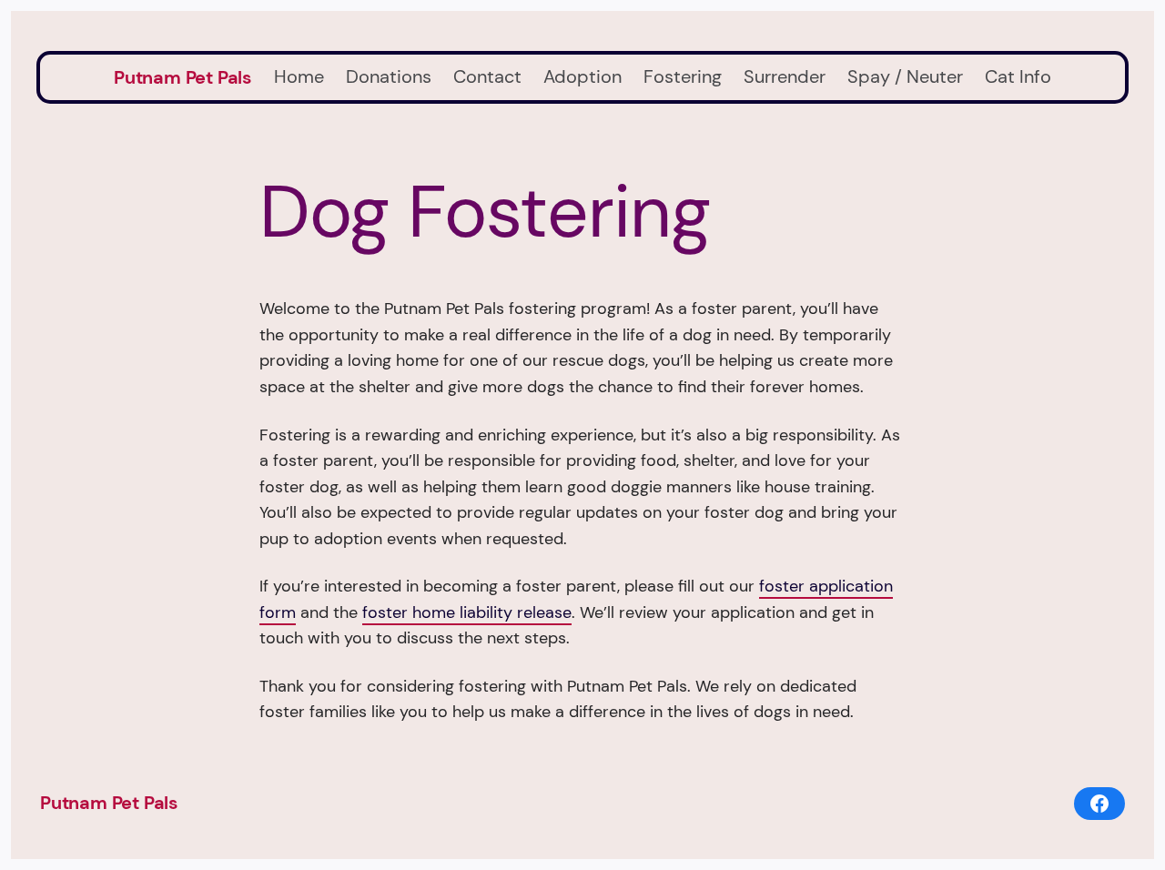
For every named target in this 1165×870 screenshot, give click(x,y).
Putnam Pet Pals (183, 77)
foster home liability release (467, 612)
